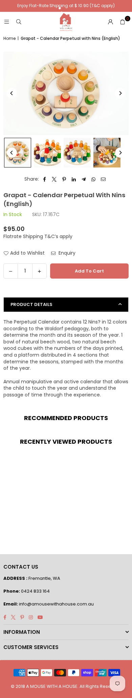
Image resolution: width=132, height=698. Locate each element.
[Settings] (110, 22)
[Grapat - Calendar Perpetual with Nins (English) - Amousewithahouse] (17, 152)
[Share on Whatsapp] (93, 179)
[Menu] (6, 22)
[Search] (19, 22)
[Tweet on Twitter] (54, 179)
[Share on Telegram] (83, 179)
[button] (122, 22)
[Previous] (12, 93)
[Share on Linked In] (73, 179)
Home (9, 38)
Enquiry (66, 253)
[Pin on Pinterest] (64, 179)
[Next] (120, 93)
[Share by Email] (103, 179)
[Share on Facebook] (44, 179)
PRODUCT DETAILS (31, 304)
